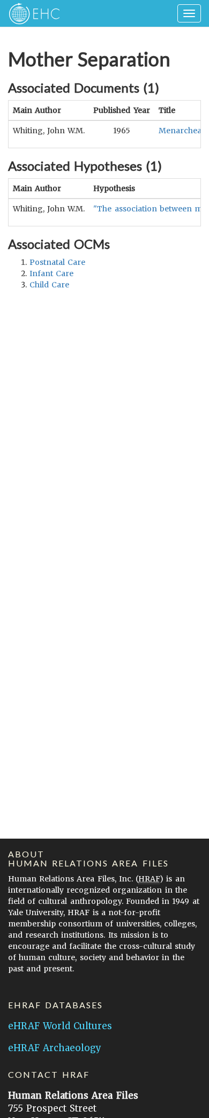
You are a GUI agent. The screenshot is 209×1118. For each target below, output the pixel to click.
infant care (51, 273)
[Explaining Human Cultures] (31, 13)
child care (49, 285)
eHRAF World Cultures (60, 1026)
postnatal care (57, 262)
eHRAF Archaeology (54, 1048)
